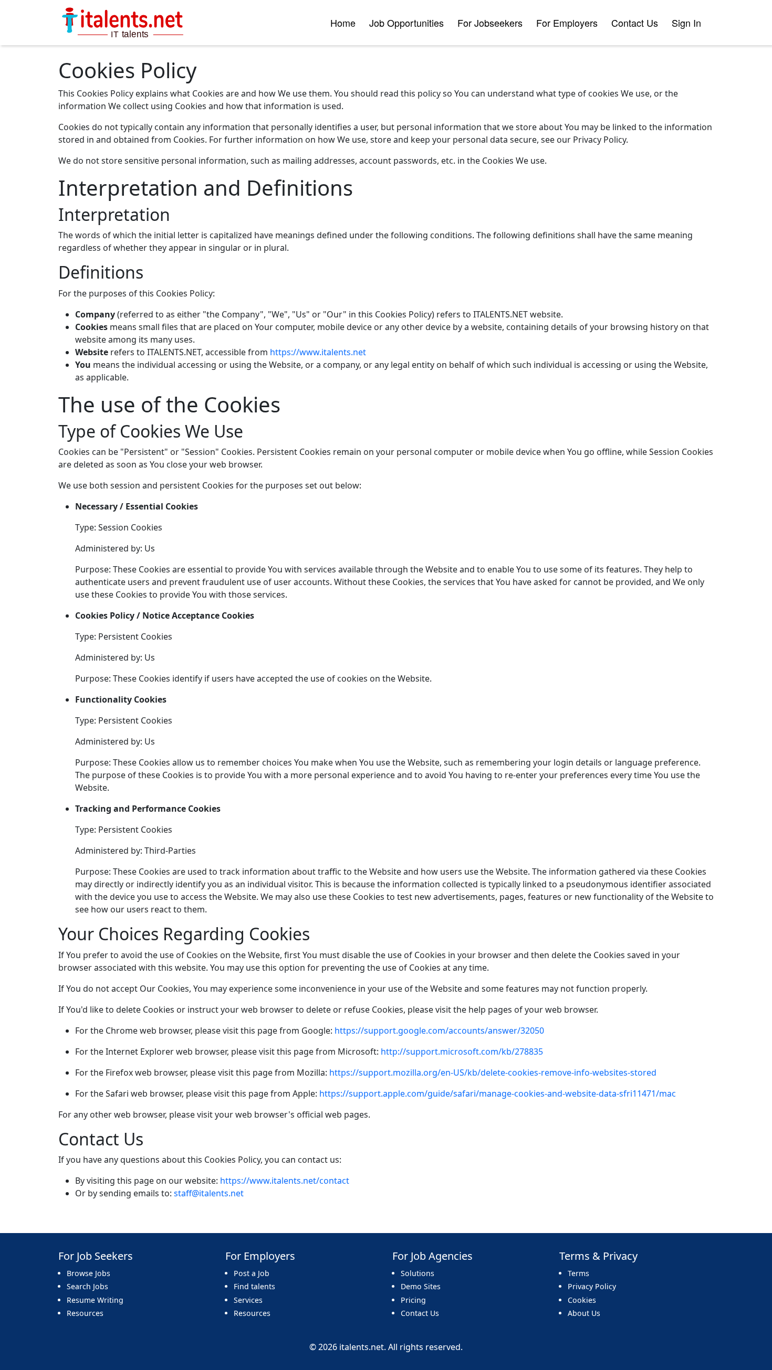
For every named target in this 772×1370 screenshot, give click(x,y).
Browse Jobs (88, 1273)
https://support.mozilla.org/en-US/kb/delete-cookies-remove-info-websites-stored (492, 1072)
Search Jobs (87, 1286)
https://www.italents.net (318, 352)
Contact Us (634, 22)
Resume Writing (95, 1300)
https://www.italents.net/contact (284, 1180)
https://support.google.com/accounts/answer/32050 (439, 1030)
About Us (584, 1313)
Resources (85, 1313)
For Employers (567, 22)
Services (248, 1300)
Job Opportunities (406, 22)
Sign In (686, 22)
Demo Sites (421, 1286)
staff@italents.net (209, 1193)
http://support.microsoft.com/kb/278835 (462, 1051)
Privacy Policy (592, 1286)
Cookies (582, 1300)
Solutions (417, 1273)
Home (343, 22)
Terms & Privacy (598, 1256)
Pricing (413, 1300)
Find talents (254, 1286)
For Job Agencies (432, 1256)
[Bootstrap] (123, 22)
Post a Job (251, 1273)
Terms (578, 1273)
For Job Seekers (95, 1256)
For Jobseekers (490, 22)
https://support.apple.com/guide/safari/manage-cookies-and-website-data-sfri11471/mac (497, 1093)
